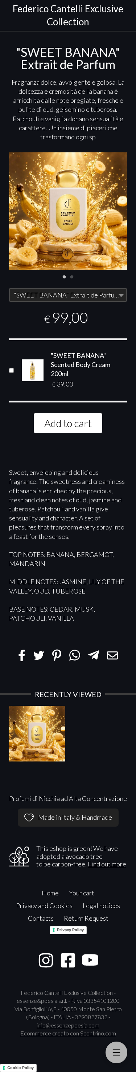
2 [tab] (71, 276)
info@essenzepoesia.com (68, 1025)
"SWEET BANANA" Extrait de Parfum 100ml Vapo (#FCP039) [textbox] (69, 295)
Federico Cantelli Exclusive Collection (68, 15)
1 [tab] (64, 276)
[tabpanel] (68, 211)
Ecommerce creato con (68, 1033)
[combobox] (68, 295)
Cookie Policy (20, 1067)
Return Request (86, 918)
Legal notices (101, 905)
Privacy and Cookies (44, 905)
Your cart (81, 893)
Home (50, 893)
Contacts (41, 918)
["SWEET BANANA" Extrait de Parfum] (68, 211)
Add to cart (68, 423)
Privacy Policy (70, 929)
